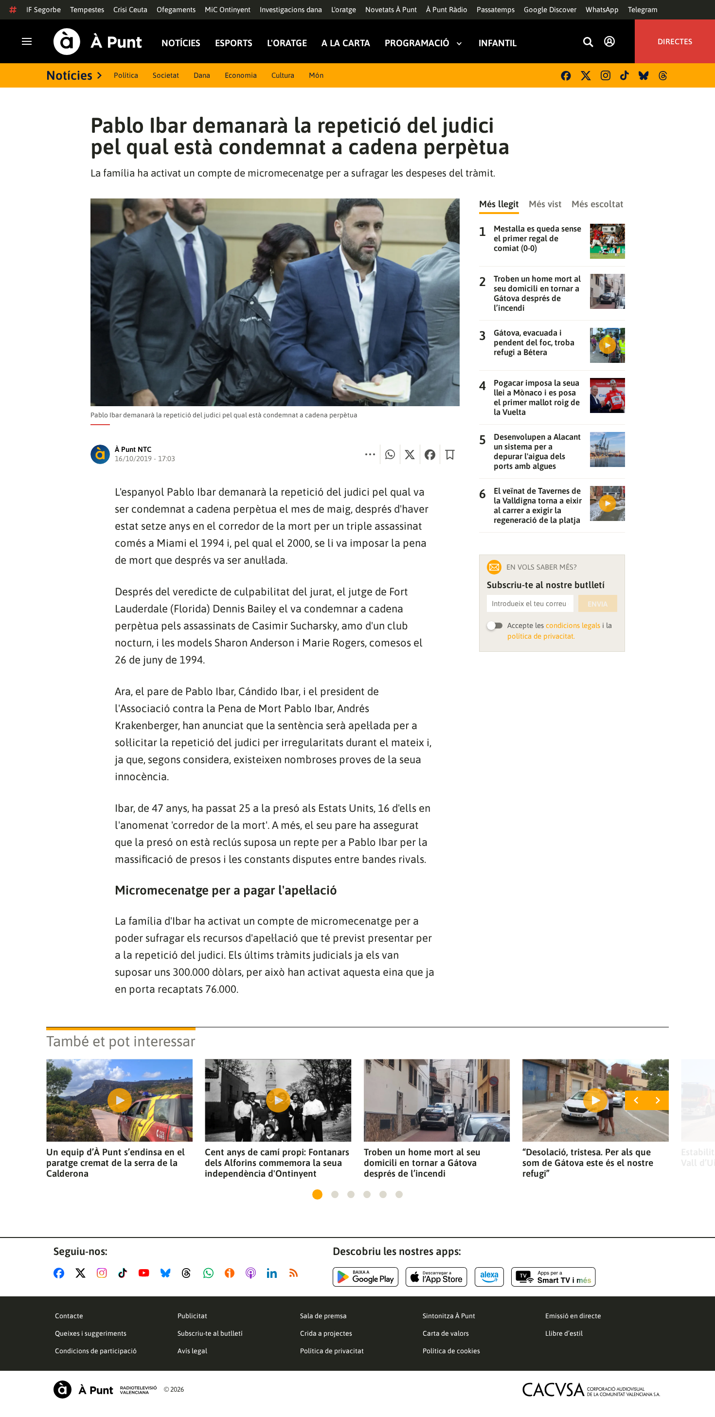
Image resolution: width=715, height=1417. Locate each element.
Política (126, 75)
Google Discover (550, 9)
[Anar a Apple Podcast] (253, 1273)
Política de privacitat (332, 1351)
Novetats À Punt (391, 9)
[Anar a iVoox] (231, 1273)
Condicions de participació (96, 1351)
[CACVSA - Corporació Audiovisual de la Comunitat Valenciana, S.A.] (591, 1390)
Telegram (643, 9)
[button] (317, 1194)
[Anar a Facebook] (61, 1273)
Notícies (180, 43)
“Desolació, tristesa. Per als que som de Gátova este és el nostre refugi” (587, 1163)
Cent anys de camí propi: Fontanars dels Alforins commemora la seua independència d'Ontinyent (277, 1163)
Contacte (69, 1316)
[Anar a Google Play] (365, 1277)
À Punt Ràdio (446, 9)
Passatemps (496, 9)
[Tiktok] (624, 75)
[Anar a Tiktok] (124, 1273)
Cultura (282, 75)
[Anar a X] (82, 1273)
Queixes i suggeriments (90, 1333)
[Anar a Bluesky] (168, 1273)
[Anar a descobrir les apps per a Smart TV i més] (553, 1277)
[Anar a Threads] (189, 1273)
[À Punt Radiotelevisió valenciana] (105, 1390)
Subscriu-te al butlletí (210, 1333)
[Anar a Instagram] (104, 1273)
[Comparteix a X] (410, 454)
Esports (233, 43)
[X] (586, 75)
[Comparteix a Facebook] (430, 454)
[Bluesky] (644, 75)
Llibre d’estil (564, 1333)
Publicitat (192, 1316)
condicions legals (573, 625)
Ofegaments (176, 9)
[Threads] (664, 75)
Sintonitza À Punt (449, 1316)
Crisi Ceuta (130, 9)
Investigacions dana (291, 9)
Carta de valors (446, 1333)
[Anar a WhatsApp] (210, 1273)
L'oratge (343, 9)
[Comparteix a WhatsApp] (390, 454)
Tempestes (87, 9)
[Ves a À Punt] (98, 41)
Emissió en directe (573, 1316)
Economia (241, 75)
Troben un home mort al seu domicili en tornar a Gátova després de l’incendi (422, 1163)
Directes (675, 41)
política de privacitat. (541, 636)
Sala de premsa (323, 1316)
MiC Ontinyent (227, 9)
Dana (202, 75)
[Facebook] (566, 76)
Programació (417, 43)
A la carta (346, 43)
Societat (166, 75)
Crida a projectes (326, 1333)
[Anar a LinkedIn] (274, 1273)
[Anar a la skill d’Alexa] (489, 1277)
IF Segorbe (43, 9)
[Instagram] (605, 75)
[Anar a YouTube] (146, 1273)
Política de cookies (451, 1351)
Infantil (498, 43)
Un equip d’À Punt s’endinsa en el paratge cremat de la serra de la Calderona (115, 1163)
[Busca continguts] (588, 42)
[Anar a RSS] (296, 1273)
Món (316, 75)
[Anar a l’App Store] (436, 1277)
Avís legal (192, 1351)
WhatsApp (602, 9)
